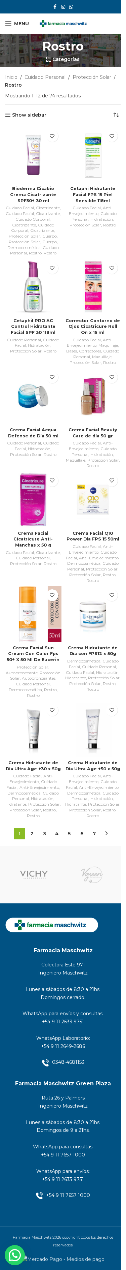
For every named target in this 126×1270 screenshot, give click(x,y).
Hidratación (101, 219)
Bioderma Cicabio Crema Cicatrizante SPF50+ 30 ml (33, 194)
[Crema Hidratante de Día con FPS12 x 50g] (93, 614)
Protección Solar (92, 77)
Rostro (35, 252)
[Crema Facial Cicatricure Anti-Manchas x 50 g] (33, 499)
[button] (15, 1255)
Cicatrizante (48, 207)
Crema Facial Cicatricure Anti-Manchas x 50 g (33, 539)
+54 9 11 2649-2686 (63, 1046)
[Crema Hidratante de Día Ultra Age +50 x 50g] (93, 729)
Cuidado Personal (45, 77)
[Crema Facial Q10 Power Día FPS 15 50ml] (93, 499)
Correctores (90, 350)
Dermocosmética (24, 247)
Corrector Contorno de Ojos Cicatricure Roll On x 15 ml (93, 326)
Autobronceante (22, 672)
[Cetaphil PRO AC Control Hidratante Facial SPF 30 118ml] (33, 287)
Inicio (11, 77)
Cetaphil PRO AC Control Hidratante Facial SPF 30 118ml (33, 326)
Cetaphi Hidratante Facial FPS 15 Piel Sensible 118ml (92, 194)
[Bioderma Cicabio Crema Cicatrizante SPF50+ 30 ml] (33, 155)
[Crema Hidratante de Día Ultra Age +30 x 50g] (33, 729)
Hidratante (75, 677)
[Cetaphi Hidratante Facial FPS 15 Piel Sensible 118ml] (93, 155)
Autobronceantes (38, 678)
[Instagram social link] (63, 6)
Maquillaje (108, 345)
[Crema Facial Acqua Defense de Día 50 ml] (33, 396)
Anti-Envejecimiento (91, 210)
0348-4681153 (68, 1062)
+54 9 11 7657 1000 (63, 1155)
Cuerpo (49, 236)
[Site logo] (63, 23)
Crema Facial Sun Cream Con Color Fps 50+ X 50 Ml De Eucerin (33, 653)
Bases (71, 350)
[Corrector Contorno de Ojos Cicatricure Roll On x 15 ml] (93, 287)
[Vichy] (34, 874)
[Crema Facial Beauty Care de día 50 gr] (93, 396)
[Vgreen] (92, 874)
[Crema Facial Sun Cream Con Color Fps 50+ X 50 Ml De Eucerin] (33, 614)
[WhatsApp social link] (71, 6)
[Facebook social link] (55, 6)
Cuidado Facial (20, 207)
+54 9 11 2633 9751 (63, 1022)
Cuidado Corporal (32, 219)
